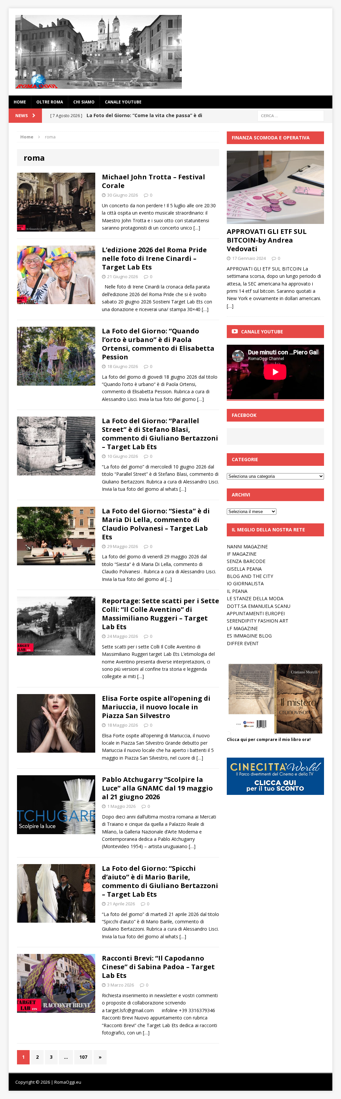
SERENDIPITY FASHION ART (257, 621)
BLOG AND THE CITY (250, 576)
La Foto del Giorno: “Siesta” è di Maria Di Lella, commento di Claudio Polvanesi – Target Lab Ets (156, 523)
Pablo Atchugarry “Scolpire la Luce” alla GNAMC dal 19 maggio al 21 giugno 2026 (157, 788)
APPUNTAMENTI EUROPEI (256, 613)
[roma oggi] (171, 51)
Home (20, 102)
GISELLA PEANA (244, 569)
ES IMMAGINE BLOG (249, 636)
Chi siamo (84, 102)
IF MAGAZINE (241, 554)
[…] (196, 228)
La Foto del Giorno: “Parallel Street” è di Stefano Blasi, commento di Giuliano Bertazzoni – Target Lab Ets (160, 433)
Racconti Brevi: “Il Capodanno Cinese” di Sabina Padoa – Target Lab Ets (158, 967)
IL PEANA (237, 591)
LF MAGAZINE (242, 628)
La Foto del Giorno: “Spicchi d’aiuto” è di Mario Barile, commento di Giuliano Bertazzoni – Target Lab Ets (160, 881)
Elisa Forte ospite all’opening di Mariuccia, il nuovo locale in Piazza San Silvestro (156, 707)
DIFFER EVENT (243, 643)
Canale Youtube (262, 331)
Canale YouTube (123, 102)
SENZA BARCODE (246, 561)
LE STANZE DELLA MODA (255, 598)
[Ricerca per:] (290, 115)
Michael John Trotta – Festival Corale (153, 181)
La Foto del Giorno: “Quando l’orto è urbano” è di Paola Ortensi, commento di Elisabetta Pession (158, 343)
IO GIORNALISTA (245, 583)
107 (83, 1057)
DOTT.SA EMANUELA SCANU (258, 606)
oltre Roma (49, 102)
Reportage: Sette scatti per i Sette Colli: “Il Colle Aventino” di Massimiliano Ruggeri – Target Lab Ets (160, 613)
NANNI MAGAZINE (247, 546)
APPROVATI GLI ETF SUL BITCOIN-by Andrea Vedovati (267, 240)
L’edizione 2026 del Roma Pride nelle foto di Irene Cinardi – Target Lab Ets (154, 258)
